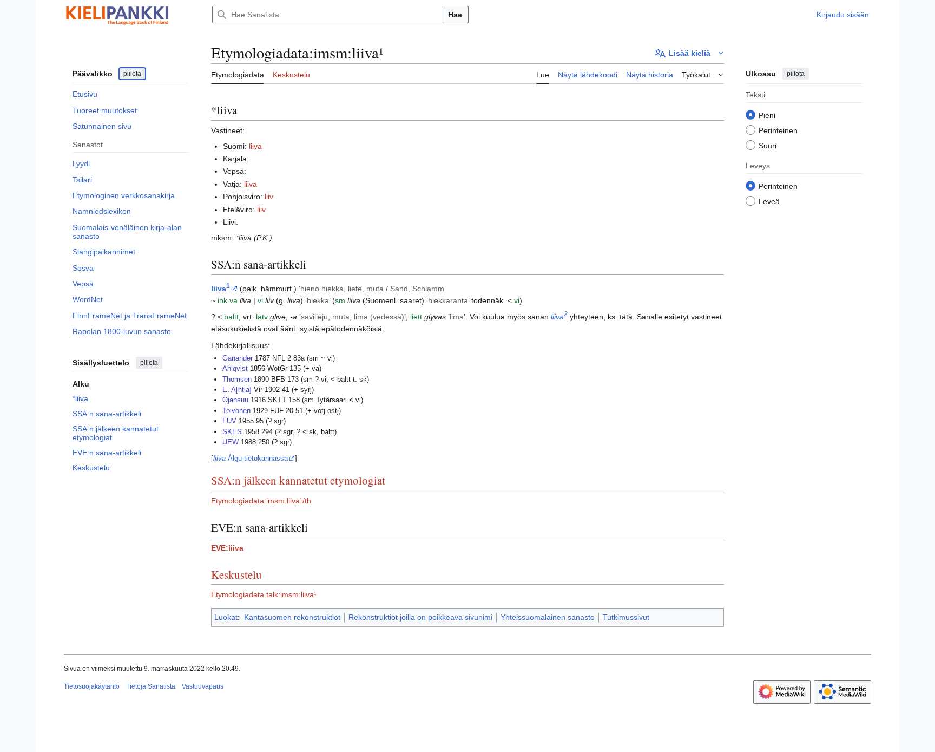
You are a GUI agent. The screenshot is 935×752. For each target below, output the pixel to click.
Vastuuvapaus (202, 686)
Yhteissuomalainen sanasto (548, 617)
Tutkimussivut (626, 617)
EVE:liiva (227, 548)
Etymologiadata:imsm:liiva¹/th (261, 500)
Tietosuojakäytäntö (92, 686)
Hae (455, 14)
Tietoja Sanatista (150, 686)
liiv (269, 196)
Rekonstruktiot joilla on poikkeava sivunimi (420, 617)
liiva (255, 146)
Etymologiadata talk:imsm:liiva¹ (264, 594)
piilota (132, 73)
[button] (689, 53)
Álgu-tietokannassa (250, 458)
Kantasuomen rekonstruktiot (292, 617)
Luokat (226, 617)
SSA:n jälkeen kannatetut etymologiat (298, 480)
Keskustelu (236, 574)
